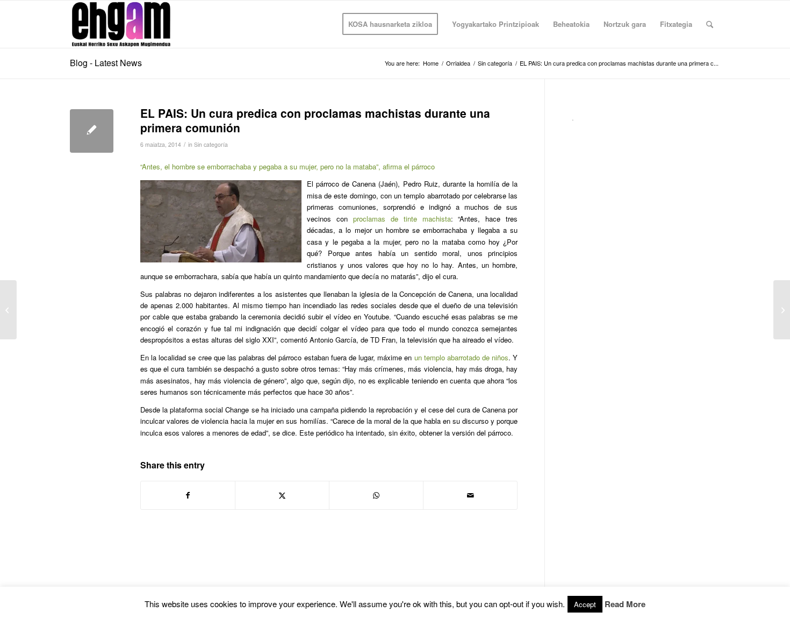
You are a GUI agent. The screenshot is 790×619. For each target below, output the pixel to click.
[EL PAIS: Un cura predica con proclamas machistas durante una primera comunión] (91, 131)
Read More (625, 604)
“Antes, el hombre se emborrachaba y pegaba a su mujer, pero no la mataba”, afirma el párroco (287, 166)
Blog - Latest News (106, 62)
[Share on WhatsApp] (376, 495)
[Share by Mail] (470, 495)
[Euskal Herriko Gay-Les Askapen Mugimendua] (121, 24)
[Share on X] (282, 495)
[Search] (709, 24)
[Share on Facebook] (188, 495)
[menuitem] (390, 24)
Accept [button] (585, 604)
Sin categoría (211, 144)
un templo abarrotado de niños (461, 357)
